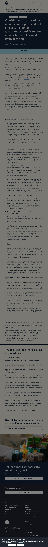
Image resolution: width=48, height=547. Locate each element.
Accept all (21, 544)
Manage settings (12, 544)
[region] (24, 542)
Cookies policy (23, 542)
